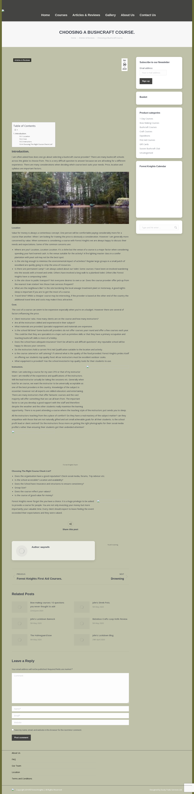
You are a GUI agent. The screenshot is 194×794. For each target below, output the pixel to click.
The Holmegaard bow (41, 635)
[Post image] (19, 607)
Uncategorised (146, 152)
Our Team (16, 765)
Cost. (25, 139)
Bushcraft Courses (148, 127)
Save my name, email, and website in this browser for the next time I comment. (48, 730)
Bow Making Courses (149, 123)
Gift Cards (144, 144)
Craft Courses (146, 131)
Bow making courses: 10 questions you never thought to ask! (47, 604)
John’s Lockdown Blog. (103, 635)
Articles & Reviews (22, 60)
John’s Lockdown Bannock (42, 618)
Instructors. (27, 141)
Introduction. (20, 133)
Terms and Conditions (22, 778)
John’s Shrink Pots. (101, 602)
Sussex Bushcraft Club (150, 148)
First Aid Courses (147, 140)
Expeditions (145, 135)
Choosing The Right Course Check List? (37, 144)
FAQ (14, 759)
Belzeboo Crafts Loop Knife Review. (110, 618)
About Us (16, 753)
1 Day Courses (146, 118)
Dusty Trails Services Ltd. (171, 789)
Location (26, 136)
